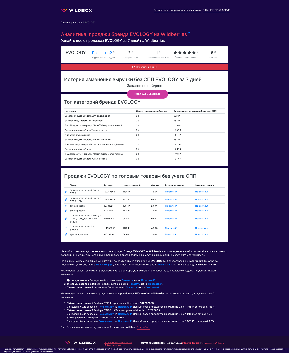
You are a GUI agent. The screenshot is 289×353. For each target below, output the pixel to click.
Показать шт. (201, 191)
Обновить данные (146, 66)
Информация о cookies (114, 345)
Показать (127, 280)
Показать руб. (104, 264)
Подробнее (143, 327)
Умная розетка (77, 205)
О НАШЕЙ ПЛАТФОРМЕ (216, 10)
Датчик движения (79, 234)
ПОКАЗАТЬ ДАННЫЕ (147, 94)
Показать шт (106, 306)
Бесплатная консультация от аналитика (177, 10)
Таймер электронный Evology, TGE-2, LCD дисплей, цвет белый (85, 218)
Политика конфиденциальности (118, 342)
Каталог (77, 22)
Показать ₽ (102, 53)
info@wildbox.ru (191, 343)
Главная (65, 22)
